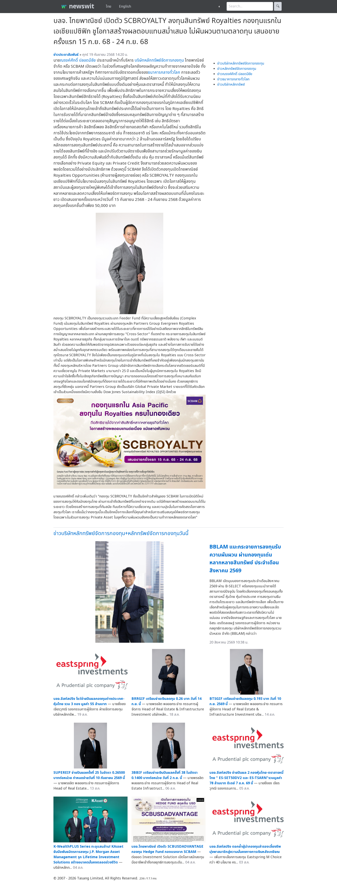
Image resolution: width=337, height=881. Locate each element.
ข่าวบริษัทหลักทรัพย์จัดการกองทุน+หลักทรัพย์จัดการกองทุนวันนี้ (120, 533)
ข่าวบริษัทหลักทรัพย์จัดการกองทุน (240, 63)
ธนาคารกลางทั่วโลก (164, 72)
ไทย (108, 6)
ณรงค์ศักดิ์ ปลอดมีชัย (78, 60)
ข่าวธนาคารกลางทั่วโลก (233, 79)
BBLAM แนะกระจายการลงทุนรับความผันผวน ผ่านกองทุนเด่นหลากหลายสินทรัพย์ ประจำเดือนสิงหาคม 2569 (245, 559)
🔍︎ (277, 6)
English (125, 6)
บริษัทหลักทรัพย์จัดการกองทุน (159, 60)
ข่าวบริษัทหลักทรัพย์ (231, 84)
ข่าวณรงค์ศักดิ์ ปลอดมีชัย (234, 74)
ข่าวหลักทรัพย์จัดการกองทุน (236, 68)
